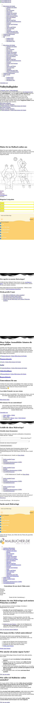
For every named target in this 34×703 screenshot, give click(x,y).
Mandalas (8, 18)
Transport (8, 30)
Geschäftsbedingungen (9, 463)
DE (4, 37)
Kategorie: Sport (5, 90)
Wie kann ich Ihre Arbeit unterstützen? (12, 297)
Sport (7, 25)
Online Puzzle (6, 577)
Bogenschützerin (5, 377)
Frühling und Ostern (11, 14)
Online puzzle (6, 35)
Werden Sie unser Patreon (9, 624)
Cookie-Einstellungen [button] (5, 500)
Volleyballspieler (14, 90)
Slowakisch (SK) (10, 41)
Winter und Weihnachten (12, 32)
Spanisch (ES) (9, 39)
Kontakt (5, 460)
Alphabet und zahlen (11, 7)
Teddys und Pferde (11, 27)
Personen (8, 23)
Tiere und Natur (10, 28)
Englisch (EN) (10, 38)
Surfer (2, 365)
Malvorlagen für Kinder (9, 6)
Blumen (8, 9)
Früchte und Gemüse (11, 13)
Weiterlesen (3, 497)
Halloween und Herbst (12, 16)
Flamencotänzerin (6, 359)
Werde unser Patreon (8, 645)
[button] (17, 589)
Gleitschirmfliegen (6, 371)
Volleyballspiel (22, 418)
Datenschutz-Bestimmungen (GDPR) (12, 462)
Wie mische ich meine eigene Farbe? (12, 296)
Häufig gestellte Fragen (9, 459)
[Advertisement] (17, 127)
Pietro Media (21, 455)
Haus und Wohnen (11, 17)
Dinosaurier (9, 11)
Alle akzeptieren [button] (15, 500)
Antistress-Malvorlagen (9, 34)
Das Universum (10, 10)
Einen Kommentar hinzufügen (13, 289)
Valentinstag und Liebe (12, 31)
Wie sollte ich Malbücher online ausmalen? (14, 295)
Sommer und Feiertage (12, 24)
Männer (12, 418)
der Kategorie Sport (28, 92)
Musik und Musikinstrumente (13, 21)
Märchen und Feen (11, 20)
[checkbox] (8, 224)
